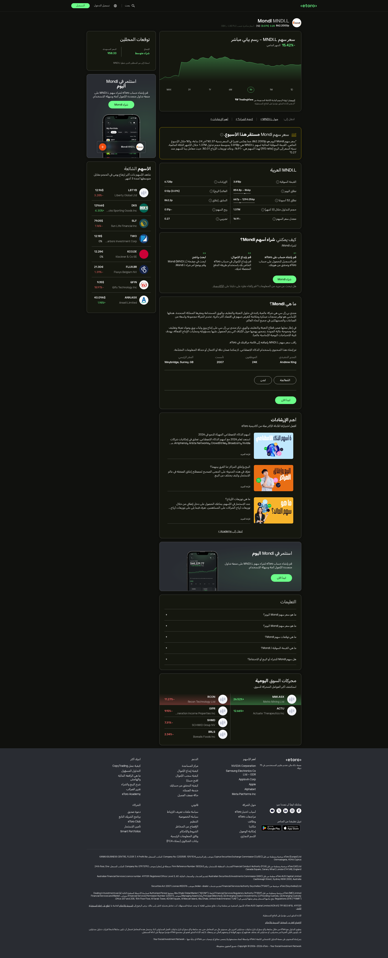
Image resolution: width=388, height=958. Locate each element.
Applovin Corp (247, 779)
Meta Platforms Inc (244, 794)
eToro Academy (131, 794)
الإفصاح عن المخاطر (187, 826)
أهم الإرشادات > (219, 119)
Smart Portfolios (130, 831)
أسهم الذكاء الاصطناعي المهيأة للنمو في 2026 (224, 434)
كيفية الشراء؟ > (244, 119)
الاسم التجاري (248, 836)
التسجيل (80, 5)
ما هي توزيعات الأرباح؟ (237, 499)
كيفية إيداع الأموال (187, 770)
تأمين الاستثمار (133, 826)
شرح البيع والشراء (131, 784)
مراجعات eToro (247, 816)
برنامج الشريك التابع (130, 816)
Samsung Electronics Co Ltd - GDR (241, 772)
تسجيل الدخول (102, 5)
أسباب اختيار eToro (245, 811)
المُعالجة (285, 380)
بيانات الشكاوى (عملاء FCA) (182, 841)
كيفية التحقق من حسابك (184, 785)
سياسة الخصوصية (188, 816)
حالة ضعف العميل (188, 795)
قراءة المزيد (245, 454)
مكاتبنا (252, 826)
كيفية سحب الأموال (187, 775)
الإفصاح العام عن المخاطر (290, 922)
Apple (252, 784)
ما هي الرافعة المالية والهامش (129, 777)
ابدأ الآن (285, 400)
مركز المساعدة (190, 765)
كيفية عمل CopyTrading (126, 765)
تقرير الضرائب (133, 789)
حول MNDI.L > (269, 119)
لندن (263, 380)
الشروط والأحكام (189, 831)
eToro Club (134, 821)
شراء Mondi (121, 104)
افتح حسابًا (192, 780)
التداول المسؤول (131, 770)
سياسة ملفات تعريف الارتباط (182, 811)
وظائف (252, 821)
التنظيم (194, 821)
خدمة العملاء (190, 790)
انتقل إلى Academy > (230, 531)
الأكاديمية (218, 286)
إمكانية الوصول (247, 831)
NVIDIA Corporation (243, 765)
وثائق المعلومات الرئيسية (184, 836)
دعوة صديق (134, 811)
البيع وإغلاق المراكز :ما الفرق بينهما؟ (230, 466)
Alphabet (250, 789)
